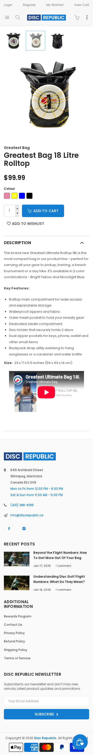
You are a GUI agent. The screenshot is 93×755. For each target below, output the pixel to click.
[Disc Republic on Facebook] (9, 529)
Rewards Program (18, 616)
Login (8, 5)
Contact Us (13, 624)
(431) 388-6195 (22, 505)
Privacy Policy (14, 633)
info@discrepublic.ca (26, 515)
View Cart (81, 5)
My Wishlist (55, 5)
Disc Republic (45, 738)
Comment (63, 566)
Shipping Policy (15, 650)
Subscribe (45, 714)
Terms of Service (17, 658)
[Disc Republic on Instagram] (24, 529)
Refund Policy (14, 641)
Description (17, 243)
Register (29, 5)
